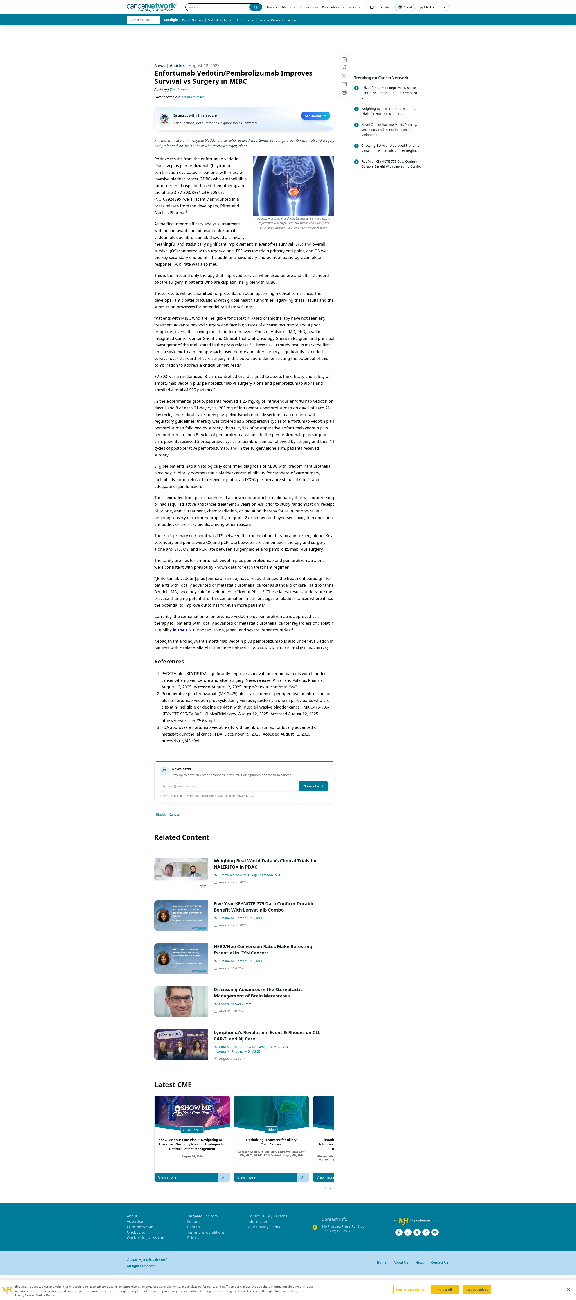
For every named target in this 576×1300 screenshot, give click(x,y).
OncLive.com (138, 1232)
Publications (331, 7)
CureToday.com (140, 1226)
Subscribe (311, 786)
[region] (288, 1290)
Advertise (135, 1221)
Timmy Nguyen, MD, (234, 875)
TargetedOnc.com (202, 1216)
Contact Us (439, 1262)
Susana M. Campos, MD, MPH (241, 918)
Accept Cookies (477, 1289)
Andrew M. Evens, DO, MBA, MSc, (264, 1047)
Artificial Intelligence (220, 20)
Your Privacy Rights (264, 1226)
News (270, 7)
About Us (401, 1262)
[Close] (569, 1289)
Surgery (292, 20)
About (132, 1216)
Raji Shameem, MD (265, 875)
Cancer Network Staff (235, 1004)
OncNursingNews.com (146, 1237)
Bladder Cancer (168, 814)
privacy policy (244, 796)
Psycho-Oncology (193, 20)
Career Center (246, 20)
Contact (193, 1226)
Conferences (308, 7)
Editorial (194, 1221)
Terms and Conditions (206, 1232)
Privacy (193, 1237)
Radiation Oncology (271, 20)
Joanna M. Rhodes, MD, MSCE (238, 1051)
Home (381, 1262)
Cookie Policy (45, 1295)
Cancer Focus (140, 20)
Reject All (445, 1289)
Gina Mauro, (228, 1047)
